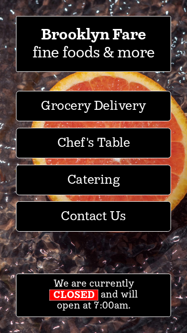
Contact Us (93, 216)
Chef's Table (93, 143)
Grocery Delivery (93, 106)
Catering (93, 180)
